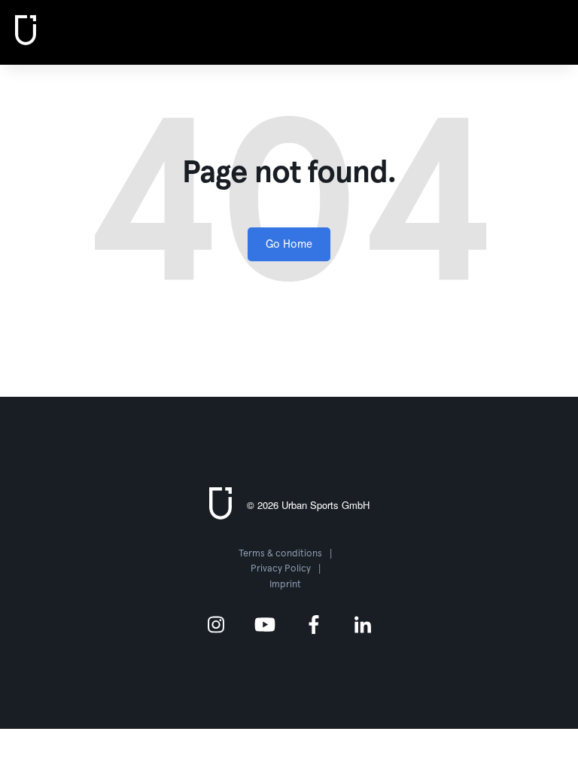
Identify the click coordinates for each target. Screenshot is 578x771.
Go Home (289, 244)
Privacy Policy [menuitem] (281, 569)
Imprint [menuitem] (285, 585)
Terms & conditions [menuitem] (280, 554)
